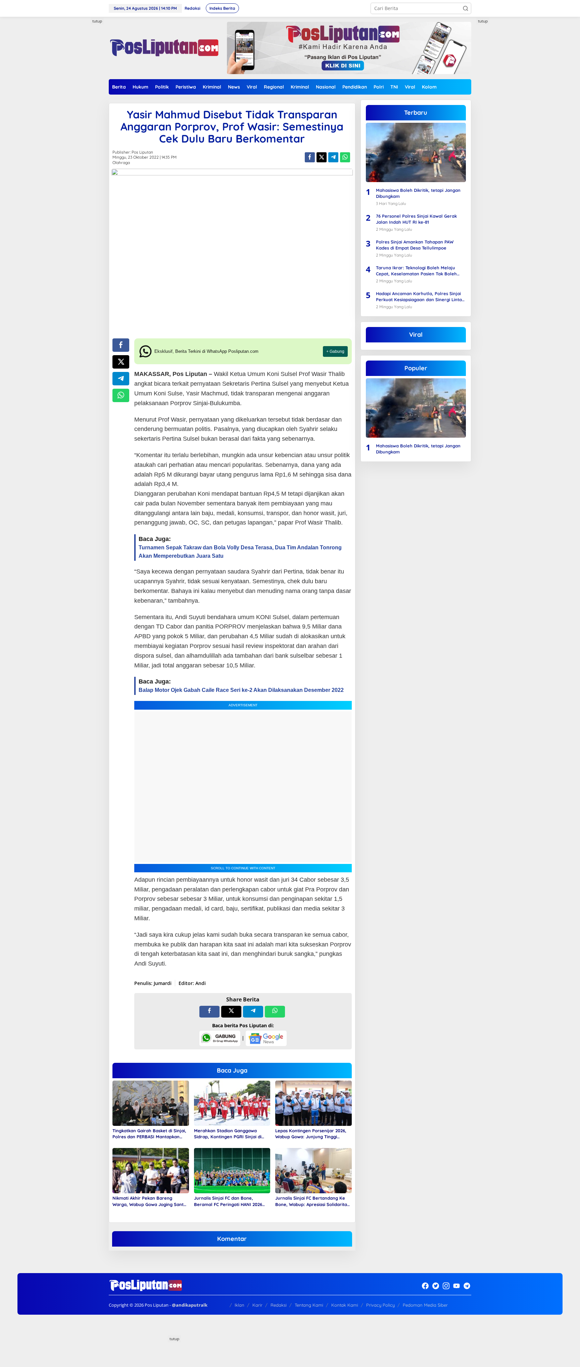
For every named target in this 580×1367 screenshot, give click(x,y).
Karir (257, 1305)
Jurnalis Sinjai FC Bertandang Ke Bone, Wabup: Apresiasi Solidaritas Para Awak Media (312, 1201)
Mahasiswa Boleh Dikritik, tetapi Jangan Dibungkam (418, 193)
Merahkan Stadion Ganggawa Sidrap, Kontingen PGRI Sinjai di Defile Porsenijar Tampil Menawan (230, 1134)
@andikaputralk (189, 1305)
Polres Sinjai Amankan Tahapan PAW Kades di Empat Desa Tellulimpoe (414, 245)
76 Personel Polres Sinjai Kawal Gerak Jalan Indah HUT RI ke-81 (416, 219)
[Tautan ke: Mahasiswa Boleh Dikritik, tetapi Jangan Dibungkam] (416, 152)
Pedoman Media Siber (425, 1305)
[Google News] (266, 1038)
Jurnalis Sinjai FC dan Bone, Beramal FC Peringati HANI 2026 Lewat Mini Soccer (228, 1201)
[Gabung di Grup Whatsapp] (219, 1038)
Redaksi (279, 1305)
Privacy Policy (380, 1305)
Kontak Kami (344, 1305)
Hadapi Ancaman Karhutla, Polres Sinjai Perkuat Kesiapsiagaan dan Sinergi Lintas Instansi (420, 297)
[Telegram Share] (333, 157)
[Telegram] (467, 1285)
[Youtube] (456, 1285)
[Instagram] (446, 1285)
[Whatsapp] (345, 157)
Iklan (239, 1305)
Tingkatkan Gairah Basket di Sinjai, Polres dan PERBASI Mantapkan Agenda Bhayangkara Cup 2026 (149, 1134)
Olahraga (121, 162)
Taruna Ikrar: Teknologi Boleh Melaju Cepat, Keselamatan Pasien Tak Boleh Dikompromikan (416, 271)
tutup (97, 21)
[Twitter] (435, 1285)
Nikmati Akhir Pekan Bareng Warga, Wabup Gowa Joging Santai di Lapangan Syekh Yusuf (149, 1201)
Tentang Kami (309, 1305)
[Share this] (310, 157)
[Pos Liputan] (164, 47)
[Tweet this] (322, 157)
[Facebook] (425, 1285)
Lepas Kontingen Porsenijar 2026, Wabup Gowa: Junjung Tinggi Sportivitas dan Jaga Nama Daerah (312, 1134)
